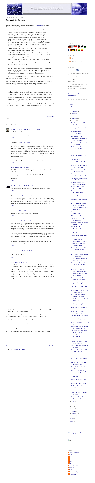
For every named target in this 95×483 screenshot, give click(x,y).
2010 (71, 106)
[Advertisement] (40, 339)
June (73, 404)
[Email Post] (7, 118)
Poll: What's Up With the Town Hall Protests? (79, 308)
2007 (71, 421)
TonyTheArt (72, 470)
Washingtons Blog (73, 472)
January (74, 416)
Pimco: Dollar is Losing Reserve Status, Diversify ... (79, 232)
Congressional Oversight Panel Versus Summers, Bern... (79, 304)
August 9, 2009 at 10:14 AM (22, 167)
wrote (9, 88)
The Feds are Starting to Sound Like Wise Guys (79, 179)
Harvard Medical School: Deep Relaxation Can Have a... (79, 380)
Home (30, 346)
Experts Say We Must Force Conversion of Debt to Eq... (78, 312)
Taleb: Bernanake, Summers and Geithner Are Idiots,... (79, 259)
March (73, 411)
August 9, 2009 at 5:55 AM (24, 142)
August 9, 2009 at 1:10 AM (33, 129)
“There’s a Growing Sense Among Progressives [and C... (79, 208)
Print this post (51, 116)
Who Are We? (71, 445)
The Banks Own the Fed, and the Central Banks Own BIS (79, 350)
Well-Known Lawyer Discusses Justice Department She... (79, 342)
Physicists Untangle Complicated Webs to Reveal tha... (79, 143)
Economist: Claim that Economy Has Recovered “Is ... (79, 291)
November (74, 113)
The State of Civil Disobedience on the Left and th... (79, 331)
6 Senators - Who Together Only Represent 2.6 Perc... (79, 200)
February (74, 413)
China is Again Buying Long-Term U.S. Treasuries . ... (80, 255)
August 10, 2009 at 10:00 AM (24, 250)
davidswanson (72, 474)
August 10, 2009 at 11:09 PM (22, 262)
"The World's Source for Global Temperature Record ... (79, 274)
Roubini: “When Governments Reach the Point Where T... (79, 148)
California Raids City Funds (15, 20)
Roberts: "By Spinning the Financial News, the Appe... (78, 283)
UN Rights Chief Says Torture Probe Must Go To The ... (78, 156)
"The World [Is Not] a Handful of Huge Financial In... (79, 196)
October (74, 116)
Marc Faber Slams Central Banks (79, 267)
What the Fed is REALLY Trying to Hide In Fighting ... (79, 371)
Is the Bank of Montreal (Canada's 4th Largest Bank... (79, 227)
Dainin (70, 457)
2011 (71, 104)
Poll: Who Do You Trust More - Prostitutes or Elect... (79, 363)
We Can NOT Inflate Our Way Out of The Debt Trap (79, 346)
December (74, 111)
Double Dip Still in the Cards (78, 390)
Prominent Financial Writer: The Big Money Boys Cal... (79, 355)
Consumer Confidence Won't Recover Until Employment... (79, 270)
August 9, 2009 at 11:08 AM (26, 186)
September (74, 118)
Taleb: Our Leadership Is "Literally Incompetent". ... (80, 299)
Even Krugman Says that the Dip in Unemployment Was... (79, 327)
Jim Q (70, 463)
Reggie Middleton (73, 465)
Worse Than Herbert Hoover (78, 252)
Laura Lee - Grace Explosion (18, 129)
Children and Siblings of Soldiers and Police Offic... (79, 359)
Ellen (70, 461)
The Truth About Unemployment (79, 315)
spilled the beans (40, 25)
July (73, 401)
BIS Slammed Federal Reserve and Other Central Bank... (80, 397)
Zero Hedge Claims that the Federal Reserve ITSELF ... (78, 183)
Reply (12, 137)
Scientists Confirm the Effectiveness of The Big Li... (79, 175)
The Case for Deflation (76, 133)
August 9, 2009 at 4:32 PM (24, 221)
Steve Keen (71, 467)
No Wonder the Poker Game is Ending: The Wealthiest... (78, 278)
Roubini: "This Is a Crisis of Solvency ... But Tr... (78, 187)
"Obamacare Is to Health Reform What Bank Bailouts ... (79, 287)
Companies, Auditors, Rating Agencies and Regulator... (78, 263)
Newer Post (9, 346)
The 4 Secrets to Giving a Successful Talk (77, 219)
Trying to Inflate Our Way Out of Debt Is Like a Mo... (79, 139)
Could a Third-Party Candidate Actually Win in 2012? (79, 204)
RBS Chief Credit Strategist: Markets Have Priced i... (78, 295)
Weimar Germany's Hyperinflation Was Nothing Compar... (79, 236)
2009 (71, 109)
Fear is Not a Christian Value (78, 383)
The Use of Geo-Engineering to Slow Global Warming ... (79, 335)
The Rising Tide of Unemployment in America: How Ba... (79, 161)
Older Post (51, 346)
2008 (71, 419)
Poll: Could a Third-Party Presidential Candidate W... (78, 191)
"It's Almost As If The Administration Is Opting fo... (79, 240)
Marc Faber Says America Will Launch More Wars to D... (79, 319)
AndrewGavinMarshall (74, 452)
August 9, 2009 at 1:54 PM (25, 196)
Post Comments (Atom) (19, 349)
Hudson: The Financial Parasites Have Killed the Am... (79, 166)
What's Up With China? (77, 216)
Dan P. (12, 167)
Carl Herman (72, 454)
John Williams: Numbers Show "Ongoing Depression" (79, 244)
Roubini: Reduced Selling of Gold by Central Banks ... (80, 323)
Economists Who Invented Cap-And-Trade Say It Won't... (79, 248)
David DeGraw (72, 459)
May (73, 406)
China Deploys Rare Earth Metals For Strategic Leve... (79, 152)
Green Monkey (14, 186)
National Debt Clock (76, 136)
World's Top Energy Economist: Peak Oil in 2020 (79, 393)
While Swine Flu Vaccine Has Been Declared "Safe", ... (78, 170)
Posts (72, 58)
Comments (73, 61)
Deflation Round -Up (76, 131)
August (74, 121)
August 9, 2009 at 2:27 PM (20, 211)
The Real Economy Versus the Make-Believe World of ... (78, 376)
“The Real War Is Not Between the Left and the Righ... (79, 212)
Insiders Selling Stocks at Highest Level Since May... (79, 128)
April (73, 408)
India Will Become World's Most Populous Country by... (79, 223)
